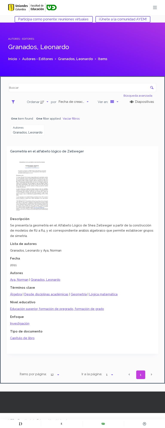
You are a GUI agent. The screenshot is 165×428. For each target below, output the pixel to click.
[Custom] (21, 423)
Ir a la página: (92, 374)
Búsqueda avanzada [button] (138, 95)
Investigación (19, 323)
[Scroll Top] (144, 423)
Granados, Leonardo (45, 279)
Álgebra (16, 294)
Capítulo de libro (22, 338)
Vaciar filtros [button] (71, 118)
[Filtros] (14, 101)
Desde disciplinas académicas (46, 294)
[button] (129, 374)
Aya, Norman (19, 279)
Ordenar (33, 102)
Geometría (79, 294)
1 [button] (140, 374)
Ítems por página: (33, 374)
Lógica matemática (103, 294)
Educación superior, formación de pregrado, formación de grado (57, 309)
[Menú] (155, 7)
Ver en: (103, 102)
